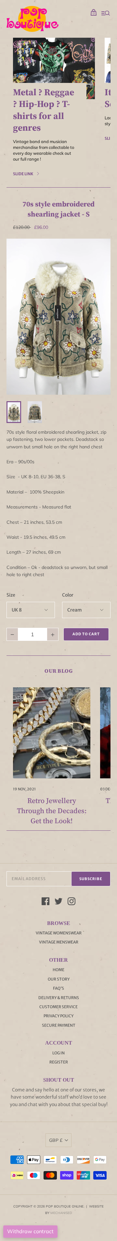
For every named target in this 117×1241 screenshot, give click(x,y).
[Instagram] (71, 902)
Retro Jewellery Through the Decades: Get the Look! (52, 810)
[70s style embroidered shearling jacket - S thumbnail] (13, 412)
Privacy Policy (58, 1015)
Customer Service (58, 1006)
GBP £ (55, 1140)
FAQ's (58, 988)
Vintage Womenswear (59, 933)
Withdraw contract (30, 1231)
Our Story (59, 979)
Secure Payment (58, 1025)
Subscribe (90, 879)
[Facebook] (45, 902)
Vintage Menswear (58, 942)
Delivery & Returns (58, 997)
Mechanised (61, 1213)
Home (58, 969)
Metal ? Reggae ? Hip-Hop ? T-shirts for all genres (43, 110)
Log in (58, 1052)
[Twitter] (58, 902)
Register (58, 1062)
